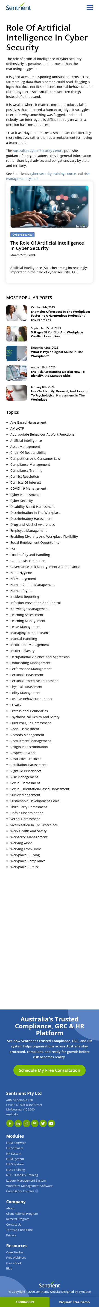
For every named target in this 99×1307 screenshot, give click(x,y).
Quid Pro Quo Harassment (30, 723)
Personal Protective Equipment (34, 681)
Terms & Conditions (19, 1230)
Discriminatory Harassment (31, 519)
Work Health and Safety (28, 831)
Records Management (27, 735)
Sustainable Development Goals (34, 801)
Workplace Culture (24, 867)
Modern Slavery (22, 651)
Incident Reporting (24, 597)
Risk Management (24, 777)
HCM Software (16, 1143)
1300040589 (25, 1302)
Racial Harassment (24, 729)
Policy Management (25, 693)
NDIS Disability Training (22, 1175)
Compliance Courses (20, 1191)
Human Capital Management (32, 585)
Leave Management (25, 627)
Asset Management (25, 447)
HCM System (15, 1159)
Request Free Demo (74, 1302)
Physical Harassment (26, 687)
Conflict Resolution (24, 476)
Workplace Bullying (25, 855)
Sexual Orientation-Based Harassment (39, 789)
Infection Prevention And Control (35, 603)
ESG (13, 549)
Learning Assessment (26, 615)
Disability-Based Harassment (32, 507)
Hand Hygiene (21, 573)
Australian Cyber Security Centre (38, 151)
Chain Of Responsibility (28, 453)
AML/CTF (17, 428)
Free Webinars (16, 1258)
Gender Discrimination (27, 561)
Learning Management (27, 621)
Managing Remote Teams (30, 633)
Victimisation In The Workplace (34, 825)
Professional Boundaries (29, 711)
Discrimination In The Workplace (35, 513)
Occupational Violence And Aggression (40, 657)
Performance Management (31, 669)
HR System (13, 1154)
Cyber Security (21, 501)
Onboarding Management (30, 663)
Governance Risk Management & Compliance (45, 567)
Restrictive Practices (25, 759)
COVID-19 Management (28, 488)
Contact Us (13, 1224)
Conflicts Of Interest (25, 482)
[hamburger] (90, 7)
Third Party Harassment (28, 807)
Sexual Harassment (25, 783)
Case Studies (14, 1252)
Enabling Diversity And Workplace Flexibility (44, 537)
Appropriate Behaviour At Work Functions (42, 434)
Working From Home (26, 849)
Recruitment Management (30, 741)
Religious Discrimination (29, 747)
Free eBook (14, 1263)
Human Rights (21, 591)
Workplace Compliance (28, 861)
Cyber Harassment (24, 495)
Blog (9, 1268)
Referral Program (17, 1219)
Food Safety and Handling (30, 555)
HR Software (14, 1148)
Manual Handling (23, 639)
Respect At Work (22, 753)
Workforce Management (28, 837)
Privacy (15, 705)
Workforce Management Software (29, 1186)
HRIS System (15, 1164)
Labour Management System (26, 1181)
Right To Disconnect (25, 771)
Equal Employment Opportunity (34, 543)
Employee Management (28, 531)
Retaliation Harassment (28, 765)
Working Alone (21, 843)
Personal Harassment (26, 675)
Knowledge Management (29, 609)
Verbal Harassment (25, 819)
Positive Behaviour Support (31, 699)
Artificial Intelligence (26, 441)
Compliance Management (30, 465)
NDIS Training (15, 1170)
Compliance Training (26, 470)
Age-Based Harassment (28, 422)
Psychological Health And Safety (34, 717)
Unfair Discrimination (27, 813)
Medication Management (29, 645)
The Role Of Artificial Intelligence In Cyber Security (47, 246)
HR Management (23, 579)
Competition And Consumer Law (35, 459)
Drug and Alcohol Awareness (32, 525)
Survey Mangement (25, 795)
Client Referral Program (22, 1214)
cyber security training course (53, 174)
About (10, 1208)
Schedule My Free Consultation (49, 1070)
